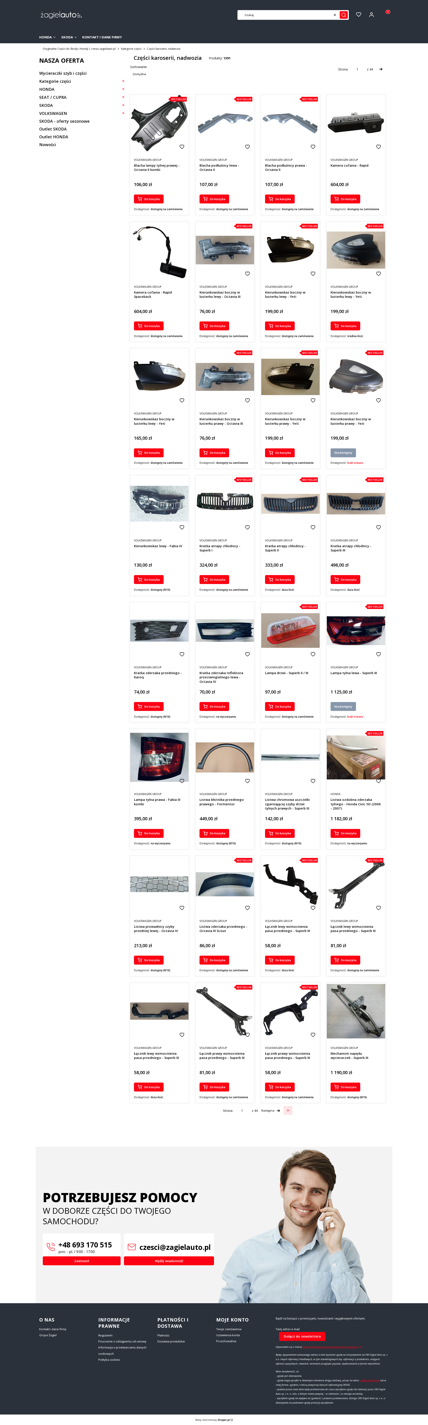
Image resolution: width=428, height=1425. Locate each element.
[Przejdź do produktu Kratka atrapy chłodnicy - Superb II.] (290, 504)
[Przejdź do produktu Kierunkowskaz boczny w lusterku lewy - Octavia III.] (225, 250)
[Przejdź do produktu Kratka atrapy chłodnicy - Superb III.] (356, 503)
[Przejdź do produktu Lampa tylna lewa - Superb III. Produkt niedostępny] (356, 630)
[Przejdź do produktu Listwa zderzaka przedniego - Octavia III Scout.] (225, 884)
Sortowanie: (138, 67)
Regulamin (105, 1335)
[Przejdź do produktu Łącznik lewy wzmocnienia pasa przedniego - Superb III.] (290, 884)
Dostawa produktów (171, 1341)
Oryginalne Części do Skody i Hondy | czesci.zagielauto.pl (79, 49)
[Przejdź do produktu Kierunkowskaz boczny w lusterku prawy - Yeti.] (290, 377)
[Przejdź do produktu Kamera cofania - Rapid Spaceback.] (159, 250)
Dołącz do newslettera (302, 1336)
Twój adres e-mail (288, 1329)
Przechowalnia (226, 1341)
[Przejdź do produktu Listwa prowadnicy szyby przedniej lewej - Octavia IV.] (159, 884)
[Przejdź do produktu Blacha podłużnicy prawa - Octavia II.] (290, 123)
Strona (343, 69)
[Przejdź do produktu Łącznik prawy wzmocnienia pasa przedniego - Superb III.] (225, 1011)
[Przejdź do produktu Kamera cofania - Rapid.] (356, 123)
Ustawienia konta (228, 1335)
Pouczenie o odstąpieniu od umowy (122, 1341)
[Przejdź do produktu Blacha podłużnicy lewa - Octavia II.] (225, 123)
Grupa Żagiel (48, 1335)
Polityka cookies (109, 1360)
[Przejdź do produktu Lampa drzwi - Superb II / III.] (290, 630)
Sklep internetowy (212, 1419)
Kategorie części (131, 49)
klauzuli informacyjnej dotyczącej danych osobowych (330, 1346)
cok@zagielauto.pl (370, 1380)
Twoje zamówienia (228, 1329)
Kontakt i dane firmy (52, 1329)
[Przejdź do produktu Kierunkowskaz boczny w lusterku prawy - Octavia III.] (225, 377)
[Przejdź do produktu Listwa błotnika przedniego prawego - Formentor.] (225, 757)
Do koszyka (152, 199)
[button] (344, 15)
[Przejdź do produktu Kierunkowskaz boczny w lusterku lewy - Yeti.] (290, 250)
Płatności (163, 1335)
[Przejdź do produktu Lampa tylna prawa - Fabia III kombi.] (159, 757)
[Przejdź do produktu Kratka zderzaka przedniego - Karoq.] (159, 631)
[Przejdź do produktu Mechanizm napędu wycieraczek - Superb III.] (356, 1011)
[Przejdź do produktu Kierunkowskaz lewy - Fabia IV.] (159, 504)
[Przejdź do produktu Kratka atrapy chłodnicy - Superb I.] (225, 503)
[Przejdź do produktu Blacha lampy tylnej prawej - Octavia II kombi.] (159, 123)
